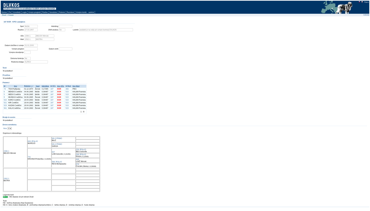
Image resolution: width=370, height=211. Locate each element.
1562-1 (6, 179)
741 (29, 157)
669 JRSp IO (33, 141)
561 (5, 108)
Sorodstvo (53, 12)
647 (53, 152)
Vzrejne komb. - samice (85, 12)
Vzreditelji (17, 12)
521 (5, 103)
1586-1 (6, 151)
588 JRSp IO (57, 162)
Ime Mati (76, 86)
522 (5, 100)
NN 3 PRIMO (57, 138)
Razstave (70, 12)
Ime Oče (60, 86)
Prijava (366, 2)
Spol (37, 86)
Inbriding (45, 86)
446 (77, 159)
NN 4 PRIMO (57, 144)
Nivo (5, 128)
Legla (24, 12)
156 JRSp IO (81, 150)
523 (5, 105)
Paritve (45, 12)
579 (77, 164)
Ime (15, 86)
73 (5, 89)
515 (67, 92)
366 (67, 89)
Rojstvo (27, 86)
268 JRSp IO (81, 154)
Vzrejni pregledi (34, 12)
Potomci (62, 12)
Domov (4, 12)
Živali (4, 15)
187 (51, 89)
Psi (10, 12)
